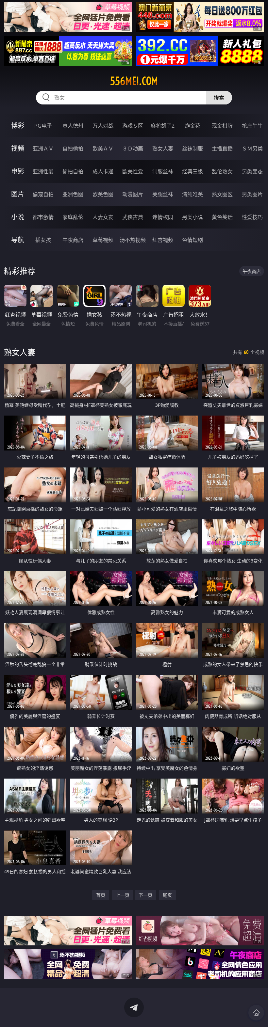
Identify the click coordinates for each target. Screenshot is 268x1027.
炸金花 (192, 125)
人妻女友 (102, 217)
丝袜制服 (192, 148)
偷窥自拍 (43, 194)
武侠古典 (132, 217)
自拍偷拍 (72, 148)
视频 (17, 148)
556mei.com (134, 80)
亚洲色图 (72, 194)
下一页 (145, 895)
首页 (100, 895)
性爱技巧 (252, 217)
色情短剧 (192, 240)
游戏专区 (132, 125)
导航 (17, 239)
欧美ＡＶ (102, 148)
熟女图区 (222, 194)
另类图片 (252, 194)
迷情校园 (162, 217)
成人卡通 (102, 171)
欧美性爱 (132, 171)
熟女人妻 (162, 148)
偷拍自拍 (72, 171)
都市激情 (43, 217)
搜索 (219, 97)
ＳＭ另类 (252, 148)
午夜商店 (72, 240)
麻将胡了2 (163, 125)
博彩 (17, 125)
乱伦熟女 (222, 171)
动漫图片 (132, 194)
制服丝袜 (162, 171)
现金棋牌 (222, 125)
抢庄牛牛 (252, 125)
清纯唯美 (192, 194)
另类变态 (252, 171)
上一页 (122, 895)
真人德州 (72, 125)
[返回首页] (256, 1012)
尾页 (167, 895)
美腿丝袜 (162, 194)
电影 (17, 171)
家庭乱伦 (72, 217)
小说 (17, 217)
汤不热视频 (133, 240)
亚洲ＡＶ (43, 148)
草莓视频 (102, 240)
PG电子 (43, 125)
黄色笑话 (222, 217)
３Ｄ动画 (132, 148)
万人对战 (102, 125)
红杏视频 (162, 240)
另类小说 (192, 217)
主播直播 (222, 148)
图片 (17, 194)
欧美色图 (102, 194)
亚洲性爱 (43, 171)
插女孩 (43, 240)
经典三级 (192, 171)
